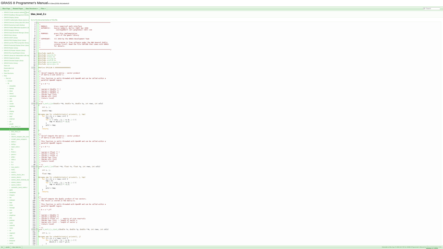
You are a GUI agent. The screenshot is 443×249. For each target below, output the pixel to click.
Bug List (6, 71)
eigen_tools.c (15, 147)
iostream (12, 200)
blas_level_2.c (15, 129)
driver (11, 114)
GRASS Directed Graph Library (13, 60)
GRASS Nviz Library (10, 35)
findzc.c (13, 152)
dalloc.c (13, 142)
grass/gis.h (53, 64)
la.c (12, 162)
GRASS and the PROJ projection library (16, 43)
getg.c (13, 157)
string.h (51, 58)
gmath (11, 124)
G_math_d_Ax (48, 103)
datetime (12, 106)
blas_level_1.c (15, 126)
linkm (11, 205)
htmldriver (12, 192)
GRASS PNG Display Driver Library (15, 40)
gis (10, 121)
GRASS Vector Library (11, 63)
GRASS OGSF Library (11, 38)
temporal (12, 241)
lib (8, 83)
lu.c (12, 164)
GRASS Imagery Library (11, 30)
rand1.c (13, 172)
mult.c (13, 169)
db (10, 109)
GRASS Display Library (11, 17)
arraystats (12, 86)
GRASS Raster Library (11, 48)
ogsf (10, 213)
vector (11, 243)
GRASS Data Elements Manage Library (16, 33)
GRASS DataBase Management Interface (17, 15)
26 (33, 67)
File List (8, 78)
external (12, 119)
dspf (10, 116)
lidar (10, 202)
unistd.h (51, 55)
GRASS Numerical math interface (14, 25)
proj (10, 218)
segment (12, 233)
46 (33, 103)
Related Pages (18, 8)
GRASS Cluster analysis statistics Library (17, 12)
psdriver (12, 220)
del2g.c (13, 144)
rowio (11, 228)
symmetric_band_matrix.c (19, 187)
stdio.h (51, 57)
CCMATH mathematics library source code (17, 20)
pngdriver (12, 215)
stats (10, 235)
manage (12, 208)
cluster (11, 104)
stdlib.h (51, 60)
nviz (10, 210)
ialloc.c (13, 159)
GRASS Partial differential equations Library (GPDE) (20, 27)
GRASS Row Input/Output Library (14, 53)
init (10, 197)
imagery (12, 195)
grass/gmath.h (54, 62)
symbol (11, 238)
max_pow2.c (15, 167)
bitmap (11, 88)
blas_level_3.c (15, 131)
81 (33, 166)
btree (11, 91)
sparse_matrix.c (16, 185)
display (11, 111)
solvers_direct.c (16, 177)
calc (10, 98)
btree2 (11, 93)
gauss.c (13, 154)
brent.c (13, 134)
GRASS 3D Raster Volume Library (14, 50)
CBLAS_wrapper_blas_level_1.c (21, 137)
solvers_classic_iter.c (18, 175)
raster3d (12, 225)
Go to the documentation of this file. (44, 20)
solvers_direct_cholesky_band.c (21, 180)
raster (11, 223)
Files (42, 8)
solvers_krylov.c (16, 182)
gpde (11, 190)
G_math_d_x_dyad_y (51, 229)
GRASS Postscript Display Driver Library (16, 45)
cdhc (10, 101)
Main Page (6, 8)
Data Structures (31, 8)
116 (33, 229)
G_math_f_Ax (48, 166)
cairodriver (12, 96)
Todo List (7, 66)
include (10, 81)
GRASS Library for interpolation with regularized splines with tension (25, 55)
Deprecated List (9, 68)
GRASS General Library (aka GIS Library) (17, 22)
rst (10, 230)
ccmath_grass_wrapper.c (19, 139)
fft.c (12, 149)
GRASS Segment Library (11, 58)
